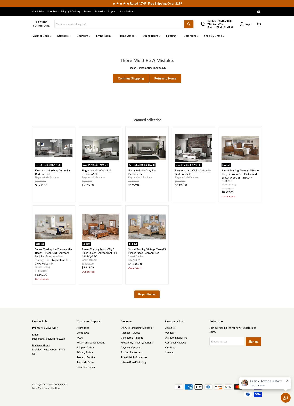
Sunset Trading (229, 184)
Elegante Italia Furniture (47, 177)
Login (248, 23)
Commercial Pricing (132, 337)
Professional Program (105, 11)
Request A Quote (130, 332)
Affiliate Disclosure (176, 337)
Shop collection (147, 294)
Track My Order (85, 362)
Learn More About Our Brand (46, 388)
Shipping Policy (85, 347)
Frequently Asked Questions (137, 342)
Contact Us (83, 332)
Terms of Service (86, 357)
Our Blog (170, 347)
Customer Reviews (175, 342)
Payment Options (131, 347)
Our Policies (38, 11)
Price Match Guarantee (134, 357)
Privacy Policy (85, 352)
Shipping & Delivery (70, 11)
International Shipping (133, 362)
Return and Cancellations (91, 342)
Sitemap (169, 352)
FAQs (80, 337)
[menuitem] (42, 35)
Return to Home (165, 78)
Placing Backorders (132, 352)
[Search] (188, 24)
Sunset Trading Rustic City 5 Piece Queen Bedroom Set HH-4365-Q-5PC (100, 253)
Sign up (253, 341)
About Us (170, 327)
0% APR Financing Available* (137, 327)
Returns (87, 11)
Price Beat (52, 11)
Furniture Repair (86, 367)
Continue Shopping (131, 78)
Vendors (170, 332)
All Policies (83, 327)
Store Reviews (127, 11)
